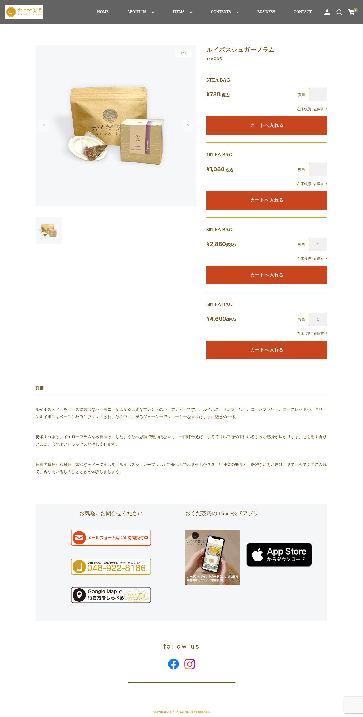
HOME (103, 12)
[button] (339, 12)
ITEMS (178, 12)
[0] (351, 12)
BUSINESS (266, 12)
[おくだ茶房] (24, 12)
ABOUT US (136, 12)
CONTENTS (221, 12)
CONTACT (303, 12)
